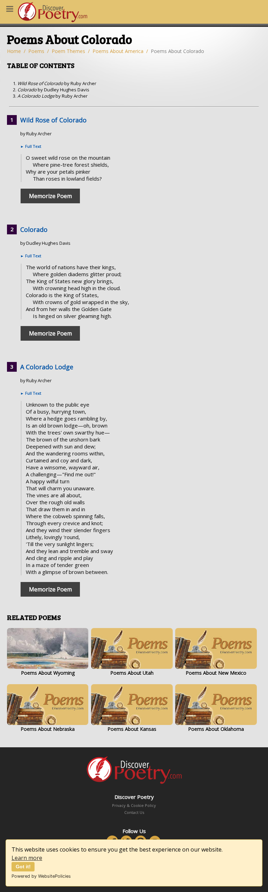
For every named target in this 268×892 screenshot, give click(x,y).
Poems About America (117, 51)
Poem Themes (68, 51)
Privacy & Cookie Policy (134, 805)
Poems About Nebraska (48, 729)
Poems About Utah (132, 673)
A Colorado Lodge (46, 367)
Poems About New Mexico (216, 673)
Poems (36, 51)
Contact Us (134, 812)
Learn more (27, 858)
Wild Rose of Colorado (53, 120)
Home (14, 51)
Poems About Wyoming (48, 673)
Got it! (23, 866)
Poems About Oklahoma (216, 729)
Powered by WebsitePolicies (41, 876)
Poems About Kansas (131, 729)
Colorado (33, 229)
